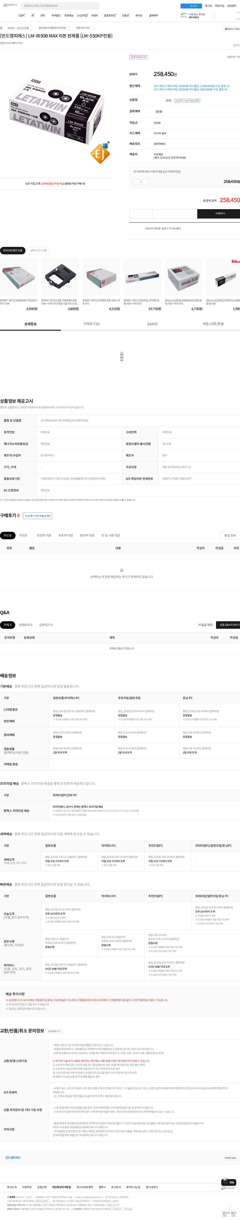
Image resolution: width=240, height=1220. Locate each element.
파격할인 (56, 15)
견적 (42, 15)
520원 (157, 123)
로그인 (208, 6)
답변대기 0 (45, 625)
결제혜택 (153, 15)
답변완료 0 (25, 625)
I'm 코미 (193, 6)
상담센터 (231, 6)
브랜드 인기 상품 (38, 250)
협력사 (102, 1187)
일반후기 (87, 535)
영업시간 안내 (113, 1205)
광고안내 (116, 1187)
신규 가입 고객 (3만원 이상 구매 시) (55, 183)
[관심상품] (140, 214)
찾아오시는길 (133, 1187)
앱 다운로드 (152, 1187)
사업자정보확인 (41, 1201)
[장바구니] (222, 17)
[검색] (93, 6)
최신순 (8, 535)
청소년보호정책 (84, 1187)
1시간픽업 (82, 15)
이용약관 (27, 1187)
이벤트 (94, 15)
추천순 (23, 535)
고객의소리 (117, 1209)
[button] (213, 13)
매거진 (139, 15)
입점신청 (41, 1187)
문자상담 (128, 1209)
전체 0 (7, 625)
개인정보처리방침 (61, 1187)
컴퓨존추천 (109, 15)
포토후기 (65, 535)
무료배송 (68, 15)
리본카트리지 (83, 28)
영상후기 (44, 535)
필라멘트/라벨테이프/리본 (52, 28)
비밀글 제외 (205, 625)
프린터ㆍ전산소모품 (18, 28)
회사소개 (11, 1187)
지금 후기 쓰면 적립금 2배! (187, 100)
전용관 (125, 15)
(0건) (169, 100)
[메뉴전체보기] (6, 16)
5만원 (159, 111)
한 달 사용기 (110, 535)
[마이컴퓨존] (232, 17)
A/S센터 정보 (230, 1158)
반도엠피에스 (13, 1157)
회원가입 (219, 6)
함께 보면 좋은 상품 (12, 250)
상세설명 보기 (54, 1031)
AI (33, 15)
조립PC (21, 15)
